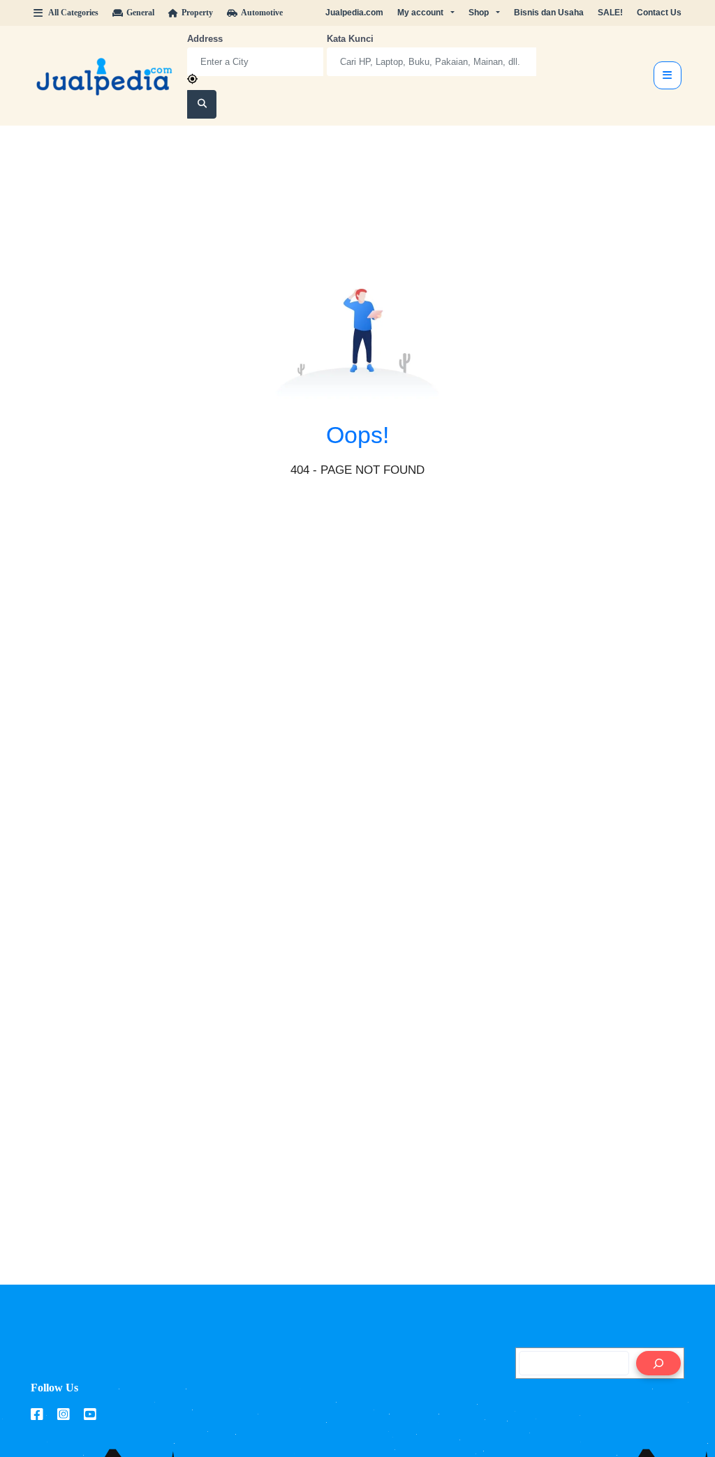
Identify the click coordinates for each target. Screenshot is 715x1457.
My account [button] (420, 12)
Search (202, 105)
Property (197, 12)
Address (205, 38)
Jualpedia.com (354, 12)
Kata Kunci (350, 38)
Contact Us (659, 12)
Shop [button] (479, 12)
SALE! (610, 12)
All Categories (73, 12)
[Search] (658, 1363)
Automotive (262, 12)
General (140, 12)
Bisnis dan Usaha (549, 12)
